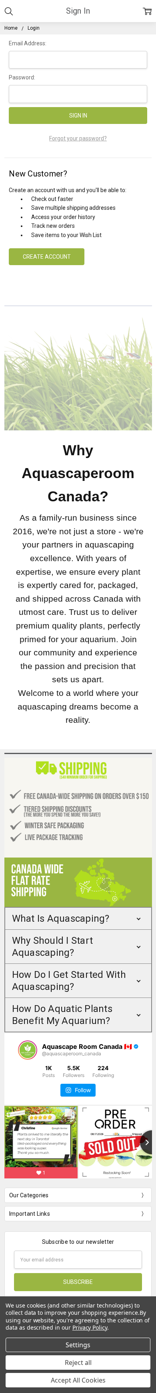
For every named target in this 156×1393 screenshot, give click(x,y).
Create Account (47, 256)
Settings (78, 1344)
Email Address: (27, 43)
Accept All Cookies (78, 1380)
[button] (78, 918)
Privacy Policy (89, 1327)
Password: (22, 77)
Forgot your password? (78, 138)
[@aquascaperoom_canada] (28, 1050)
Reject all (78, 1362)
